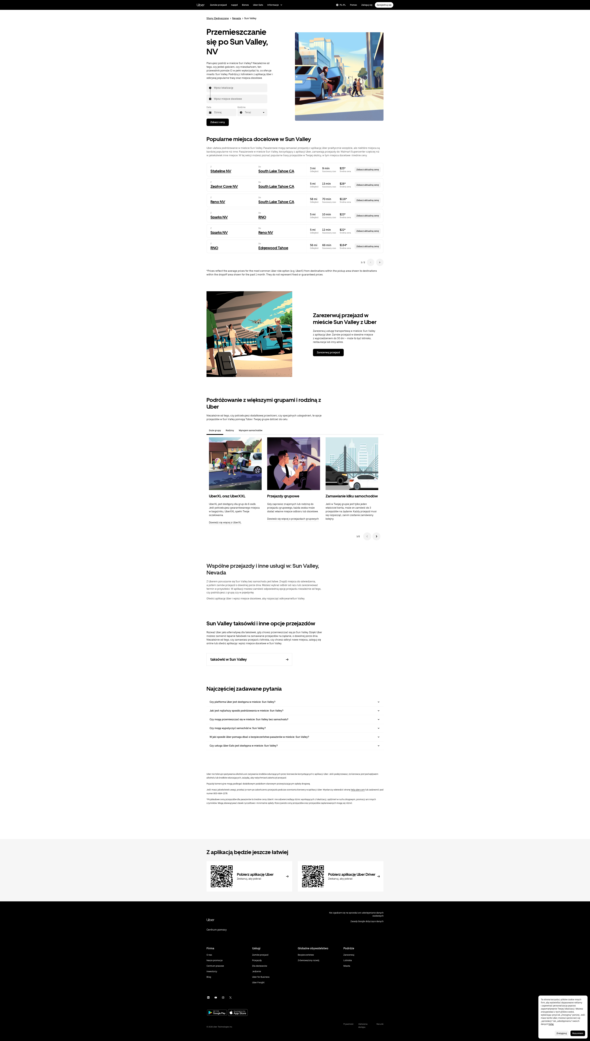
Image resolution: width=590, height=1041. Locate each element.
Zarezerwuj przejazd (328, 352)
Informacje (273, 5)
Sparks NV (219, 217)
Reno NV (217, 202)
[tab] (267, 430)
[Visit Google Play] (217, 1013)
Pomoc (353, 5)
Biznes (245, 5)
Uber (201, 5)
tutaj (551, 1024)
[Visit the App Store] (238, 1012)
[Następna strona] (380, 262)
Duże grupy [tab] (215, 430)
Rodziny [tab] (230, 430)
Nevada (236, 18)
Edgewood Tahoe (273, 248)
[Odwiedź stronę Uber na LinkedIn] (208, 997)
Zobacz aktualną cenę (367, 169)
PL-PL (343, 5)
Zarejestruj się (384, 5)
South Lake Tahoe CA (276, 171)
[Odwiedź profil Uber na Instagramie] (223, 997)
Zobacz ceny (217, 122)
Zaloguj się (366, 5)
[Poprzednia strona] (370, 262)
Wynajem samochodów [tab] (250, 430)
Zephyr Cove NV (224, 186)
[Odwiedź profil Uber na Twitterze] (230, 997)
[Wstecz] (367, 536)
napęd (234, 5)
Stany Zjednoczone (217, 18)
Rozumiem (577, 1033)
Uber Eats (258, 5)
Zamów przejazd (218, 5)
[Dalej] (376, 536)
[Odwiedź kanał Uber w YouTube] (215, 997)
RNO (262, 217)
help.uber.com (358, 789)
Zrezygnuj (562, 1033)
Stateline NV (220, 171)
